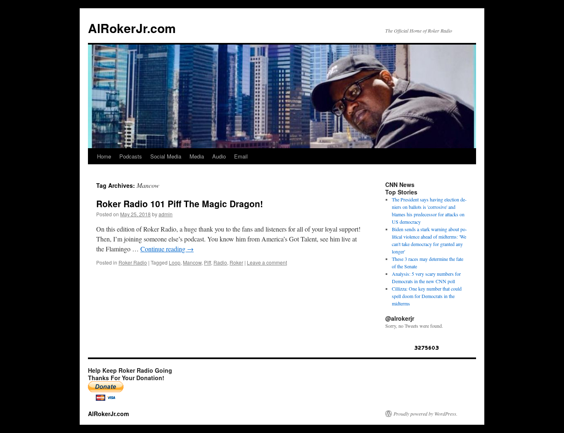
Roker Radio (132, 262)
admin (166, 214)
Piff (207, 262)
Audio (219, 156)
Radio (220, 262)
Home (104, 156)
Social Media (165, 156)
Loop (174, 262)
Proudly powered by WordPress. (425, 413)
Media (197, 156)
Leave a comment (267, 262)
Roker (236, 262)
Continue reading (167, 248)
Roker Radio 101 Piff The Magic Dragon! (179, 203)
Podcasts (130, 156)
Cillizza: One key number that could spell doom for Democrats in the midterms (427, 296)
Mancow (192, 262)
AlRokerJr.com (132, 28)
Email (241, 156)
